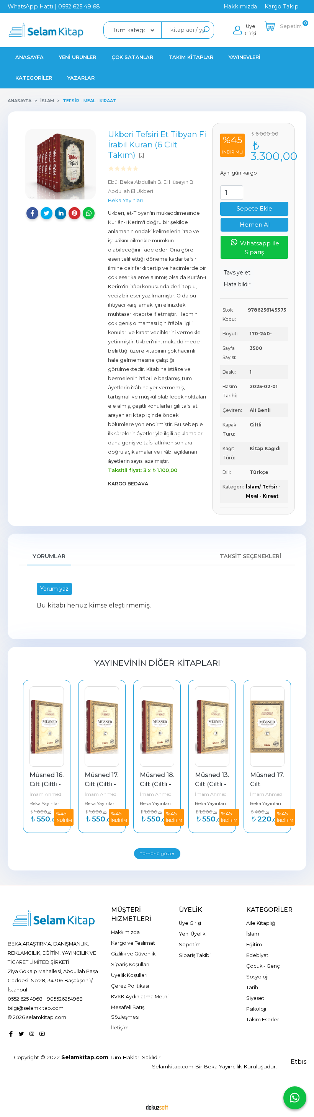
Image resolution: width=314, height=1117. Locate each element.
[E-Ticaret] (157, 1106)
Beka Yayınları (45, 803)
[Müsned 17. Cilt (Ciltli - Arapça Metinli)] (102, 726)
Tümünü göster (157, 853)
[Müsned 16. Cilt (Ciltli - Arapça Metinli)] (46, 726)
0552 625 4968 (25, 999)
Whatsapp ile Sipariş (259, 248)
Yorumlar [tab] (49, 556)
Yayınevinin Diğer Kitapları (157, 663)
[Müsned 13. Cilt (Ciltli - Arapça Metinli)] (212, 726)
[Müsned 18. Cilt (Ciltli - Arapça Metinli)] (157, 726)
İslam (252, 487)
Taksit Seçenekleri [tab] (250, 556)
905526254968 (65, 999)
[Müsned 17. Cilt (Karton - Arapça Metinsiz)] (267, 726)
